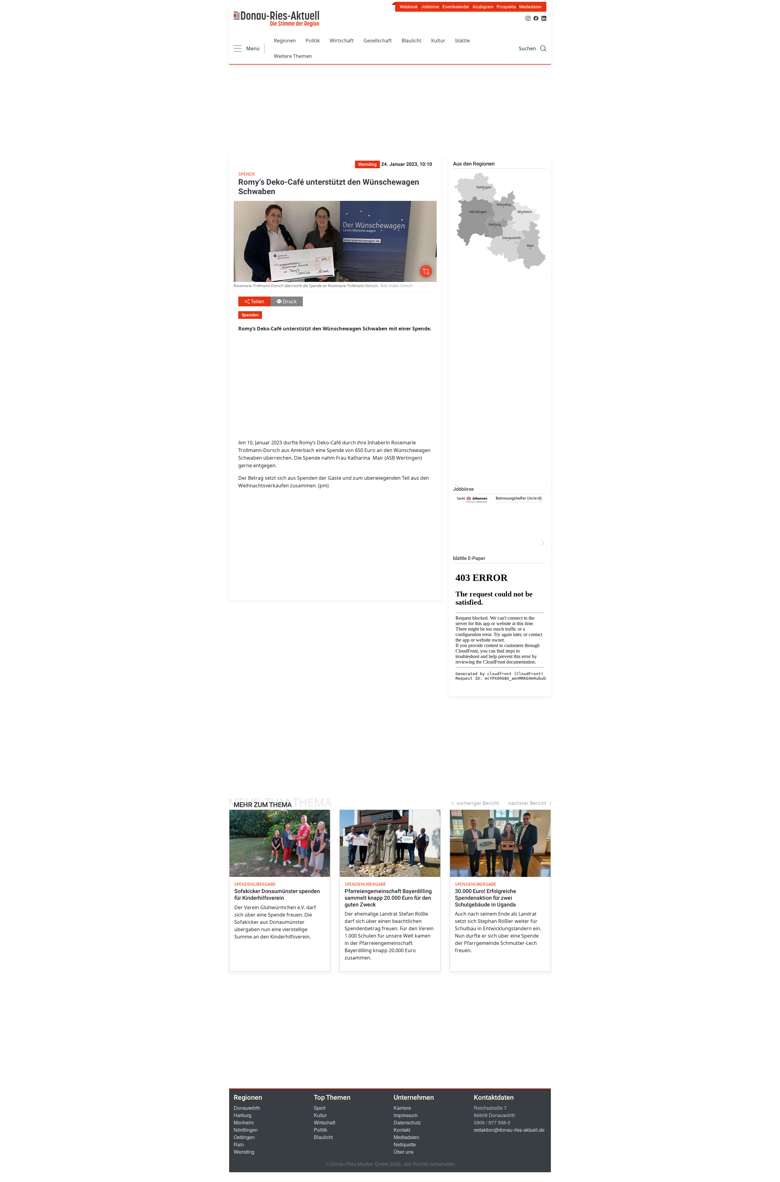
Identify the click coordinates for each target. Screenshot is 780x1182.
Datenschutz (407, 1122)
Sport (319, 1107)
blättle (462, 40)
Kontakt (402, 1129)
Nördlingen (246, 1129)
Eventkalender (455, 6)
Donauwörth (247, 1107)
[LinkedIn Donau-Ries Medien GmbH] (543, 18)
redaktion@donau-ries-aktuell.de (509, 1129)
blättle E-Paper (469, 558)
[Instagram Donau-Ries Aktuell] (528, 18)
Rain (239, 1144)
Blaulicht (411, 40)
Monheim (244, 1122)
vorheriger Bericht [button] (478, 803)
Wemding (244, 1151)
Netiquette (405, 1144)
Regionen (285, 40)
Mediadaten (530, 6)
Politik (313, 40)
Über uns (403, 1151)
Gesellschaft (377, 40)
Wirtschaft (342, 40)
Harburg (242, 1115)
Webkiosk (409, 6)
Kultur (438, 40)
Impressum (405, 1115)
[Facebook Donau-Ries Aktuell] (536, 18)
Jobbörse (430, 6)
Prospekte (506, 6)
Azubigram (483, 6)
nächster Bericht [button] (527, 803)
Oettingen (244, 1137)
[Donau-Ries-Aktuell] (276, 18)
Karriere (402, 1107)
